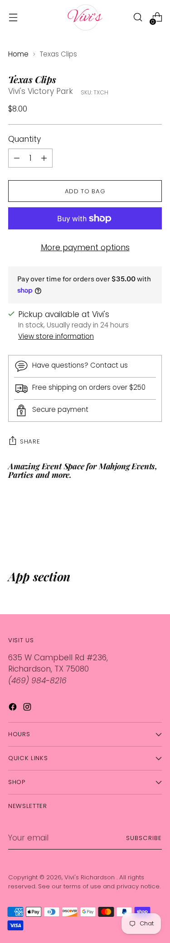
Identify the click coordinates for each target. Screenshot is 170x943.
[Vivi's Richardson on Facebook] (13, 708)
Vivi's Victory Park (40, 91)
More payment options (85, 247)
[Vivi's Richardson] (85, 17)
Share (30, 441)
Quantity (24, 139)
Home (18, 54)
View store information (56, 336)
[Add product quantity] (17, 158)
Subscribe (144, 838)
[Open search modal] (137, 17)
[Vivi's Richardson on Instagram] (28, 708)
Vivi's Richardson (90, 877)
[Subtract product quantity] (44, 158)
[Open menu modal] (13, 17)
